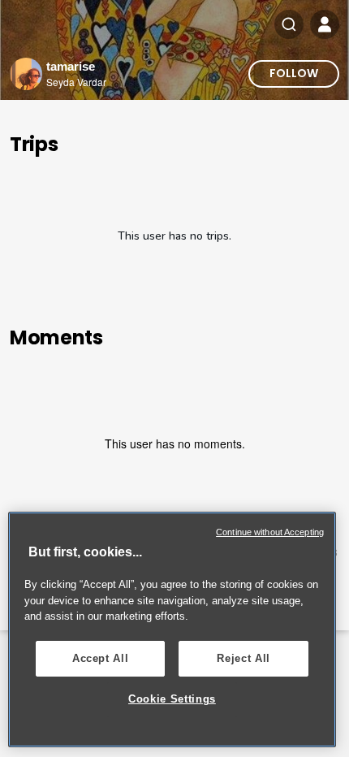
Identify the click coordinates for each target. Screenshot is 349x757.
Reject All (243, 658)
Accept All (100, 658)
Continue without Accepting (270, 532)
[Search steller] (289, 24)
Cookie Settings (172, 699)
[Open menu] (324, 24)
